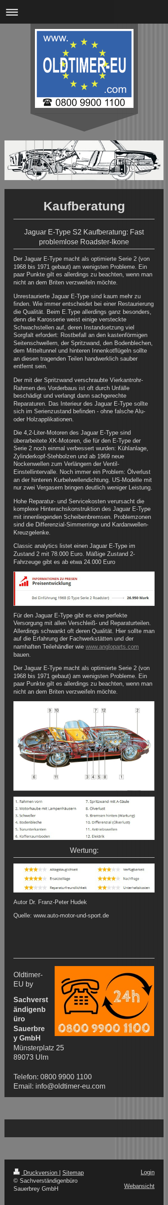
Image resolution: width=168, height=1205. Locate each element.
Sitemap (73, 1172)
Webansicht (139, 1186)
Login (148, 1172)
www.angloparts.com (112, 646)
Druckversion (40, 1172)
